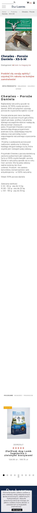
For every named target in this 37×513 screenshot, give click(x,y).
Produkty (14, 12)
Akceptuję (17, 510)
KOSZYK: (30, 2)
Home (4, 12)
